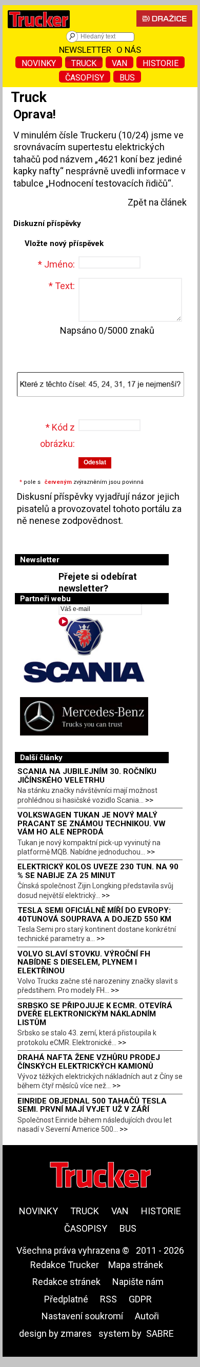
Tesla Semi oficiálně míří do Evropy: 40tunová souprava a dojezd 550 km (94, 915)
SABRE (160, 1333)
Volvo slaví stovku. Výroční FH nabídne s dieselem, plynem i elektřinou (83, 962)
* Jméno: (56, 264)
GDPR (140, 1299)
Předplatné (66, 1299)
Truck (83, 63)
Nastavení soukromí (82, 1316)
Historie (160, 63)
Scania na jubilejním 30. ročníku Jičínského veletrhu (86, 776)
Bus (127, 78)
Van (119, 63)
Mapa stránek (135, 1264)
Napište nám (138, 1281)
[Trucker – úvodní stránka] (39, 30)
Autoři (147, 1316)
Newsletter (85, 50)
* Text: (62, 285)
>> (149, 800)
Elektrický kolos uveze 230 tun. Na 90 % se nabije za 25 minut (97, 871)
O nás (128, 50)
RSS (108, 1299)
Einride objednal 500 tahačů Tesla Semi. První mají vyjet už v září (92, 1105)
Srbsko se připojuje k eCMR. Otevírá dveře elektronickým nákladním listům (94, 1014)
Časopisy (84, 78)
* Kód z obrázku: (57, 435)
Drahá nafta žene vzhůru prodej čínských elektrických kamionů (88, 1062)
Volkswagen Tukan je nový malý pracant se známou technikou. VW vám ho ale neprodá (91, 823)
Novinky (39, 63)
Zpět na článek (157, 202)
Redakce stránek (66, 1281)
